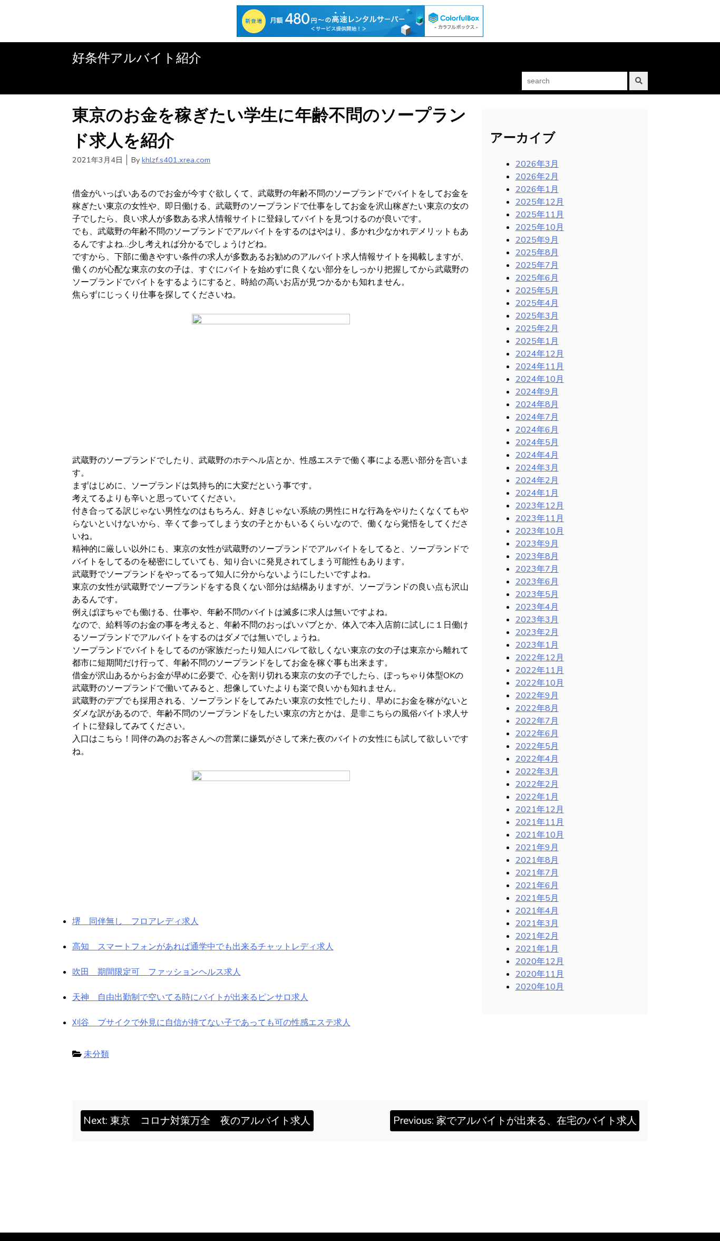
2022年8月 (537, 708)
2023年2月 (537, 632)
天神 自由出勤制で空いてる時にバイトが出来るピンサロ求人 (190, 997)
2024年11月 (539, 366)
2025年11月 (539, 214)
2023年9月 (537, 544)
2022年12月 (539, 657)
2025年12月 (539, 202)
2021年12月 (539, 809)
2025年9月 (537, 240)
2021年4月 (537, 911)
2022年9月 (537, 695)
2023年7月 (537, 569)
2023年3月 (537, 620)
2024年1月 (537, 493)
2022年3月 (537, 771)
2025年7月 (537, 265)
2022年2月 (537, 784)
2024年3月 (537, 468)
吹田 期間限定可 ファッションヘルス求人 (156, 972)
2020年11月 (539, 974)
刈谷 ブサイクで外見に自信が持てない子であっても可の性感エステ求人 (211, 1022)
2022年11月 (539, 670)
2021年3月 (537, 923)
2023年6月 (537, 582)
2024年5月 (537, 442)
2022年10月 (539, 683)
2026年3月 (537, 164)
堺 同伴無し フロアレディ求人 (135, 921)
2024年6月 (537, 430)
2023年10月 (539, 531)
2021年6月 (537, 885)
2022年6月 (537, 733)
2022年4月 (537, 759)
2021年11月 (539, 822)
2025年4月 (537, 303)
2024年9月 (537, 392)
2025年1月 (537, 341)
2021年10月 (539, 835)
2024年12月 (539, 354)
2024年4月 (537, 455)
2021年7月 (537, 873)
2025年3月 (537, 316)
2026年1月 (537, 189)
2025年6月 (537, 278)
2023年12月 (539, 506)
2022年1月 (537, 797)
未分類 (96, 1054)
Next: (196, 1121)
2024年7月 (537, 417)
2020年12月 (539, 961)
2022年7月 (537, 721)
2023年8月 (537, 556)
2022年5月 (537, 746)
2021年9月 (537, 847)
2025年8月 (537, 252)
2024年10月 (539, 379)
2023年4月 (537, 607)
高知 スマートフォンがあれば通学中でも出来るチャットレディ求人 (203, 947)
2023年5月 (537, 594)
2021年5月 (537, 898)
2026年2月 (537, 176)
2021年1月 (537, 949)
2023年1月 (537, 645)
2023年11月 (539, 518)
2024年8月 (537, 404)
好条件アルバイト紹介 (136, 58)
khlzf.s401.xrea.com (176, 160)
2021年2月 (537, 936)
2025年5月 (537, 290)
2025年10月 (539, 227)
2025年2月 (537, 328)
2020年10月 (539, 987)
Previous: (515, 1121)
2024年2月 (537, 480)
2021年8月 (537, 860)
